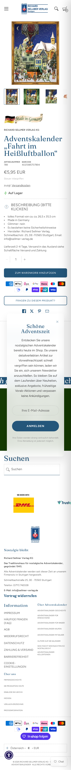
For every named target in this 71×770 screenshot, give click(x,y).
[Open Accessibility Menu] (9, 755)
